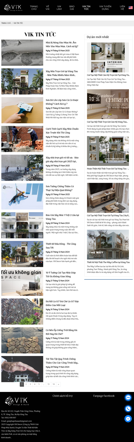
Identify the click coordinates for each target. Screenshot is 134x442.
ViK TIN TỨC (86, 7)
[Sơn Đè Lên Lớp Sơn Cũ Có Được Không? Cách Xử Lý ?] (22, 110)
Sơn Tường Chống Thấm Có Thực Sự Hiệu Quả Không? (60, 188)
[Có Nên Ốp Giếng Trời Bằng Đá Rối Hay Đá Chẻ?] (22, 340)
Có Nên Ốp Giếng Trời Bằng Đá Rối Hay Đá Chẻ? (61, 332)
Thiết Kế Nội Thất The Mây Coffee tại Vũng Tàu (108, 262)
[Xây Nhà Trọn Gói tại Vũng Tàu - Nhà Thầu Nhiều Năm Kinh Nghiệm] (22, 81)
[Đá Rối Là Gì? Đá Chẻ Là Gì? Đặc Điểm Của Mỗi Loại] (22, 311)
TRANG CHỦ (34, 7)
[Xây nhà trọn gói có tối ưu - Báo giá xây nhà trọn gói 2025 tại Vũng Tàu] (22, 168)
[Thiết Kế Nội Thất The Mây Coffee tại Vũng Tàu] (108, 245)
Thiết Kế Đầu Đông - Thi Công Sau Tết (61, 246)
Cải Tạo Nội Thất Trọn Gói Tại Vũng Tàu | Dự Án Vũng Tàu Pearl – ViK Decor (108, 215)
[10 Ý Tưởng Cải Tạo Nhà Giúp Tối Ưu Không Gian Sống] (22, 283)
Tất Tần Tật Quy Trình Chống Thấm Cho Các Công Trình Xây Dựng (61, 361)
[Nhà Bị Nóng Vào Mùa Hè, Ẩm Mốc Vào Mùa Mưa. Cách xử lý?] (22, 53)
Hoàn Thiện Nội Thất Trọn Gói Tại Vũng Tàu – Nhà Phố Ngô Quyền (107, 169)
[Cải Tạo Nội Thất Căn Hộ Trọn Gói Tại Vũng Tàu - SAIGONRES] (108, 57)
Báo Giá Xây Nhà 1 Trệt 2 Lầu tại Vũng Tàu (62, 217)
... (43, 384)
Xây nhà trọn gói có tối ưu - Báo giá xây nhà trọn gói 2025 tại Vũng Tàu (62, 160)
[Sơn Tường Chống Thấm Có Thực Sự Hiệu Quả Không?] (22, 196)
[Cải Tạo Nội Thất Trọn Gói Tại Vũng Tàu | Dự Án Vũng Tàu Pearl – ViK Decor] (108, 198)
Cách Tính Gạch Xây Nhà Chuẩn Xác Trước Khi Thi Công (62, 131)
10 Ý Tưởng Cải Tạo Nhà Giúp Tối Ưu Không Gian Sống (61, 275)
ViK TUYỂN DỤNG (105, 7)
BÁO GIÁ (71, 7)
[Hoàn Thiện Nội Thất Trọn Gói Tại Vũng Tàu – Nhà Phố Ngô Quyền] (108, 151)
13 (48, 384)
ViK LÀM (59, 7)
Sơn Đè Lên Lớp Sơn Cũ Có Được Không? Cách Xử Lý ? (62, 102)
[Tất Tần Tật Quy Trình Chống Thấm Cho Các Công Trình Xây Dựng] (22, 369)
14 (54, 384)
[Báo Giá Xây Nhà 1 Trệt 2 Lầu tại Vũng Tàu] (22, 225)
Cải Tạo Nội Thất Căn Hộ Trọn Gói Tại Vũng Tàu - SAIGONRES (108, 75)
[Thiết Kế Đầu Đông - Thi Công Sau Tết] (22, 254)
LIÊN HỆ (122, 7)
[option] (108, 64)
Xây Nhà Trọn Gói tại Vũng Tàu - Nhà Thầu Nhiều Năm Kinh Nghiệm (62, 73)
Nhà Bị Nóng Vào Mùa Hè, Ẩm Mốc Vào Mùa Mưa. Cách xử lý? (62, 45)
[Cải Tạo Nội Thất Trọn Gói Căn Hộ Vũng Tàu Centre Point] (108, 104)
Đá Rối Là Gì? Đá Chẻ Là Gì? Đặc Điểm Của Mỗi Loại (62, 303)
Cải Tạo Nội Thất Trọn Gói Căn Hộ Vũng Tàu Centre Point (107, 122)
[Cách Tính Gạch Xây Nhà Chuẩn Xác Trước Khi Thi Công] (22, 139)
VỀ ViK (47, 7)
